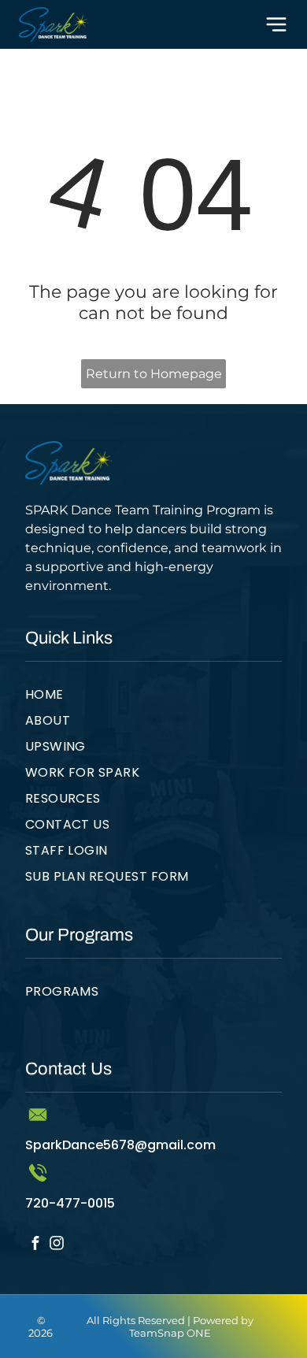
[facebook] (35, 1244)
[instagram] (57, 1244)
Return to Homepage (154, 373)
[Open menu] (276, 24)
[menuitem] (154, 698)
